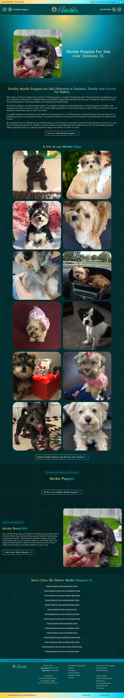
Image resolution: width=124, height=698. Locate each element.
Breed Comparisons (102, 670)
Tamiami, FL (33, 660)
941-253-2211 (105, 9)
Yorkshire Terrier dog (10, 536)
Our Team (71, 678)
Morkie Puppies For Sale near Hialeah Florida (62, 633)
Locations (24, 660)
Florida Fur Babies (12, 660)
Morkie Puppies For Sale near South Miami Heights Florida (62, 647)
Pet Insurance (100, 681)
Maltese (39, 534)
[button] (117, 2)
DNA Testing (100, 688)
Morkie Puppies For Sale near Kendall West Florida (62, 605)
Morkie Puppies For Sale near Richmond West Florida (62, 637)
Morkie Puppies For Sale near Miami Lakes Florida (62, 651)
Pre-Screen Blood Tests (103, 683)
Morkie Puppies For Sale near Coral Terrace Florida (62, 614)
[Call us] (114, 9)
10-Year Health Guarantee (104, 678)
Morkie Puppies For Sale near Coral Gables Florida (62, 628)
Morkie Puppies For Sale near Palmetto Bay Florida (62, 642)
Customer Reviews (73, 673)
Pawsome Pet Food (102, 686)
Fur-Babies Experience (76, 666)
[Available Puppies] (10, 9)
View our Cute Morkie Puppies (61, 133)
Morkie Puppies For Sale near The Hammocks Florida (62, 619)
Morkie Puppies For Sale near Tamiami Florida (62, 586)
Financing (71, 668)
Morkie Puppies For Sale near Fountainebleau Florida (62, 591)
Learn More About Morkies (17, 552)
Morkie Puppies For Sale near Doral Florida (62, 609)
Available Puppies (20, 9)
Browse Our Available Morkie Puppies (61, 492)
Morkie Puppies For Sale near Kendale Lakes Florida (62, 595)
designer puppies (40, 538)
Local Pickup (71, 670)
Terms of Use (86, 695)
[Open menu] (4, 9)
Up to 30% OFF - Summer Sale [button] (13, 2)
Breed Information (101, 668)
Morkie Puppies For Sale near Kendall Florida (62, 623)
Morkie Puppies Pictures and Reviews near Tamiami (61, 457)
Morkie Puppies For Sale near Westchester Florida (62, 600)
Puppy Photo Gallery (74, 675)
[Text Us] (119, 9)
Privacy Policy (104, 695)
